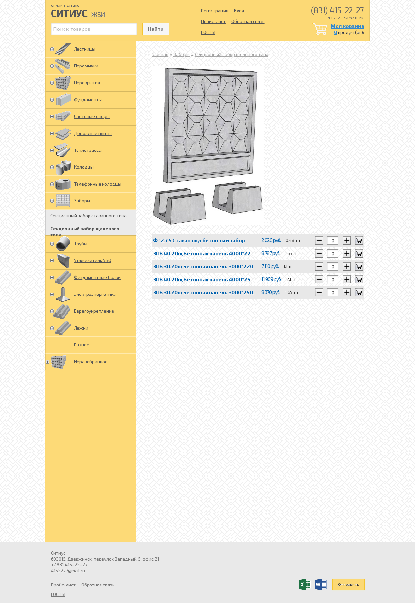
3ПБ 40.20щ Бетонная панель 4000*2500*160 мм (215, 279)
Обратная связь (248, 21)
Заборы (82, 200)
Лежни (81, 328)
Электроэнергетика (95, 294)
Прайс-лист (213, 21)
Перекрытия (87, 82)
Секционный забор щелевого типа (84, 230)
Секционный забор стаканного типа (88, 215)
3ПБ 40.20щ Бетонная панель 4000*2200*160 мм (215, 253)
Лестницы (84, 49)
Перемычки (86, 65)
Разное (81, 344)
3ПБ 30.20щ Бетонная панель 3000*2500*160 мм (215, 292)
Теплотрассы (88, 150)
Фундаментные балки (97, 277)
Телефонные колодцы (97, 184)
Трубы (80, 243)
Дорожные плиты (93, 133)
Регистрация (214, 10)
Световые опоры (92, 116)
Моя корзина (347, 26)
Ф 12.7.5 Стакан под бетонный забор (199, 240)
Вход (239, 10)
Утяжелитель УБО (92, 260)
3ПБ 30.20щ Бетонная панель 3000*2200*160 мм (215, 266)
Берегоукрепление (94, 311)
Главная (160, 54)
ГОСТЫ (208, 32)
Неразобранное (91, 361)
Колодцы (84, 167)
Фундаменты (88, 99)
